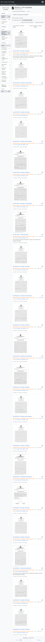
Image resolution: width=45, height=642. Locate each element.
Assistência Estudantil (6, 80)
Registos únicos (6, 16)
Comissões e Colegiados (6, 52)
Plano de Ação (6, 62)
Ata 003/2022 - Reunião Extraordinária (22, 416)
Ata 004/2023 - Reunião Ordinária (21, 537)
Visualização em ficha (17, 20)
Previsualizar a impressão (18, 17)
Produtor (4, 26)
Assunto (4, 43)
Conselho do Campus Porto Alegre (6, 33)
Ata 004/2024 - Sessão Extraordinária (22, 568)
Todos (3, 29)
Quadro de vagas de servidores (6, 73)
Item (6, 91)
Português (6, 20)
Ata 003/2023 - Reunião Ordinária (21, 445)
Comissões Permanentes (6, 77)
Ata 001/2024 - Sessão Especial (20, 234)
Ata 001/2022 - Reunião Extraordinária (22, 83)
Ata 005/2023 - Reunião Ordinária (21, 629)
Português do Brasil (6, 22)
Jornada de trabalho (6, 68)
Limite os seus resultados (5, 8)
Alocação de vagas (6, 65)
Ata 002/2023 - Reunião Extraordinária (22, 356)
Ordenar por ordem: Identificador (27, 22)
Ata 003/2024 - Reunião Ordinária (21, 507)
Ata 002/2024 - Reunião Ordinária (21, 387)
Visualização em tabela (27, 20)
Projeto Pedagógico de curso (6, 58)
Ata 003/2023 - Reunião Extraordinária (22, 476)
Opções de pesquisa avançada (20, 14)
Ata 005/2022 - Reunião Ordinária (21, 600)
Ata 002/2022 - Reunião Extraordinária (22, 295)
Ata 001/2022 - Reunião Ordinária (21, 51)
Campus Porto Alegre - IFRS (22, 54)
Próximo (39, 640)
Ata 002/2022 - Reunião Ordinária (21, 266)
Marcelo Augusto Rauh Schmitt (6, 38)
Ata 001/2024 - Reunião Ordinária (21, 172)
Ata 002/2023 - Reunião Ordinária (21, 325)
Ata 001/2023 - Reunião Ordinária (21, 112)
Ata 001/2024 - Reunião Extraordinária (22, 203)
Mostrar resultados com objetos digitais (36, 26)
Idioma (3, 13)
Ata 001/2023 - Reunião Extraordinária (22, 141)
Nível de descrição (4, 85)
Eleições (6, 55)
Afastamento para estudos (6, 48)
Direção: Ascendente (39, 22)
